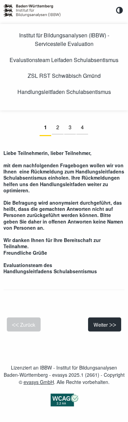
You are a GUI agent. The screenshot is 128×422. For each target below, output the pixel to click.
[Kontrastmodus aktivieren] (119, 10)
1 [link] (47, 127)
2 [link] (59, 127)
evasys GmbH (39, 381)
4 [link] (84, 127)
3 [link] (72, 127)
